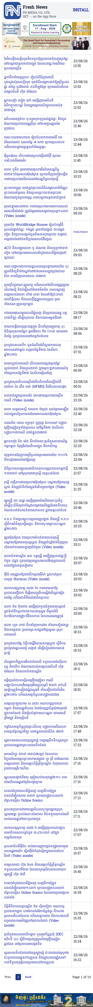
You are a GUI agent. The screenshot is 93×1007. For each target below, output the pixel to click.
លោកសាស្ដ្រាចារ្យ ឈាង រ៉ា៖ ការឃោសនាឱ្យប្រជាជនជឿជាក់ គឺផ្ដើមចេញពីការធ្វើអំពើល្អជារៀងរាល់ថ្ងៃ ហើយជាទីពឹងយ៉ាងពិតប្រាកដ (34, 593)
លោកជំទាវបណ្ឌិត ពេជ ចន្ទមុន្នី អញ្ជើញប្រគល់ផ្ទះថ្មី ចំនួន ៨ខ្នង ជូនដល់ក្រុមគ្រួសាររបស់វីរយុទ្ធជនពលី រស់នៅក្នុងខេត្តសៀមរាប (35, 561)
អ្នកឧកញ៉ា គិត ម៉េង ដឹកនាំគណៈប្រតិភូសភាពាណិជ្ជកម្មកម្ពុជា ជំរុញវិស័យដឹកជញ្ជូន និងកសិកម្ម (35, 444)
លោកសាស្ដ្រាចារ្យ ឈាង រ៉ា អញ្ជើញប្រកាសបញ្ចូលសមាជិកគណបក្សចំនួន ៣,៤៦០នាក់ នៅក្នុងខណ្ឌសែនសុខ (34, 832)
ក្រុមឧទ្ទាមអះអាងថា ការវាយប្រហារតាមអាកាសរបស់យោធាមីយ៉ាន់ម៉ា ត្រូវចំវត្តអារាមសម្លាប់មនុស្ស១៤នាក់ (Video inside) (36, 211)
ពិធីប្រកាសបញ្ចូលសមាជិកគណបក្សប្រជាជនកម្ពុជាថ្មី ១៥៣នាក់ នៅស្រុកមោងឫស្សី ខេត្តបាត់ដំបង (36, 471)
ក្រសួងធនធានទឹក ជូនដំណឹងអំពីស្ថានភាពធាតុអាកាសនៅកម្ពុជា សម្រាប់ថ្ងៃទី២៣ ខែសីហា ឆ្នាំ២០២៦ (32, 350)
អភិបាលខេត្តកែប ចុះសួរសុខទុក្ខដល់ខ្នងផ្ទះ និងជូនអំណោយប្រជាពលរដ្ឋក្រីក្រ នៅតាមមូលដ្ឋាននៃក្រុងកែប (35, 124)
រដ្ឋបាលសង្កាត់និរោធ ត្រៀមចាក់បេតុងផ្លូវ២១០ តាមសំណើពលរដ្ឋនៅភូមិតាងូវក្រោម (35, 780)
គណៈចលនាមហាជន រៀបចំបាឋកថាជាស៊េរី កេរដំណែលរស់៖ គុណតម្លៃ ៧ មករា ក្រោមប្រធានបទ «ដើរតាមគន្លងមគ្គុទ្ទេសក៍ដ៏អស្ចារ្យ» (34, 142)
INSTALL (81, 10)
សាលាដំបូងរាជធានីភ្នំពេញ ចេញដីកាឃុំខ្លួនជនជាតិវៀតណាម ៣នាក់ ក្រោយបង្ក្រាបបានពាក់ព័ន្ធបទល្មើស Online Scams (33, 796)
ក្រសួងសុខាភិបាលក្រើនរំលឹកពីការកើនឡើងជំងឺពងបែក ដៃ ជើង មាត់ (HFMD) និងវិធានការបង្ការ (35, 384)
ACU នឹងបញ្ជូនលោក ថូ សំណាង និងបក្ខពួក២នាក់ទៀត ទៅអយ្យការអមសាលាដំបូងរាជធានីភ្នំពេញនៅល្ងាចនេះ (36, 253)
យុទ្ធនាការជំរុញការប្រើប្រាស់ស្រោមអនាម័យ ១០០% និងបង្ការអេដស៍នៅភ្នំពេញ (35, 457)
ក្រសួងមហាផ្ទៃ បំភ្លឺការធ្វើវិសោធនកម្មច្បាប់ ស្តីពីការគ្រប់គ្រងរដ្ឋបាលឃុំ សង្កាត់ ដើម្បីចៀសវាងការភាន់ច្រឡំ (35, 648)
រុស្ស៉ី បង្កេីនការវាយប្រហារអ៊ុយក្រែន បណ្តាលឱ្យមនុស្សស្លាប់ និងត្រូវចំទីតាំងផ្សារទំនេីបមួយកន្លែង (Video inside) (36, 487)
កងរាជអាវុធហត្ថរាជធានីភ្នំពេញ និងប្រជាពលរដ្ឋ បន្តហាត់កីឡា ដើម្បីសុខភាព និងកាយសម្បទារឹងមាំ (35, 315)
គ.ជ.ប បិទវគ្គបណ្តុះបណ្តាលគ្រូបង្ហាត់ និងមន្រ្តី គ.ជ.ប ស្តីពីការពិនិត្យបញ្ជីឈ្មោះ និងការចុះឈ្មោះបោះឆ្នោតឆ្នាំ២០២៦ (36, 524)
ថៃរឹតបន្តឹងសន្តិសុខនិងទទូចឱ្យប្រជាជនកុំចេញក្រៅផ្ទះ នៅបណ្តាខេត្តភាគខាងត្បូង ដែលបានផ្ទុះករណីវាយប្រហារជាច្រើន (36, 64)
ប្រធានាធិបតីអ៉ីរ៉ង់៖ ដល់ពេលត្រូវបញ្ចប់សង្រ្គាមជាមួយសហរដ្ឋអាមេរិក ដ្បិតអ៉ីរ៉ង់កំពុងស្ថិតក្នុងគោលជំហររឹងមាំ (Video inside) (36, 851)
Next (28, 977)
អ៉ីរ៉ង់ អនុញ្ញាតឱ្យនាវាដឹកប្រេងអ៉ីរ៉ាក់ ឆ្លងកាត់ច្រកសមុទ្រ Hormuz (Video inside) (33, 577)
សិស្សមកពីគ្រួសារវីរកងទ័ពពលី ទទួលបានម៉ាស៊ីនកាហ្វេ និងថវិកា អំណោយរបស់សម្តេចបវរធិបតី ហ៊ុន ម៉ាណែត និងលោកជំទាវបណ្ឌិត (35, 667)
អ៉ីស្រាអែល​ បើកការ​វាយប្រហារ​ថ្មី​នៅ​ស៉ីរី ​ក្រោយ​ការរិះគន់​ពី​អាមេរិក (32, 158)
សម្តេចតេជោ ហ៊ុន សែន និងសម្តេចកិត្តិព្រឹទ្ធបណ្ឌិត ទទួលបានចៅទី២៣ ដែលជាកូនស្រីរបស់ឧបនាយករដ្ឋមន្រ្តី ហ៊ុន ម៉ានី (35, 869)
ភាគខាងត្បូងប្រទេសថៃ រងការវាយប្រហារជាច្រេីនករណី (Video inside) (33, 398)
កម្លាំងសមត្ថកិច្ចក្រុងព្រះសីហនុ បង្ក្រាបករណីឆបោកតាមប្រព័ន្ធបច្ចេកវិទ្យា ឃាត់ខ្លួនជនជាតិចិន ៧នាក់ (35, 729)
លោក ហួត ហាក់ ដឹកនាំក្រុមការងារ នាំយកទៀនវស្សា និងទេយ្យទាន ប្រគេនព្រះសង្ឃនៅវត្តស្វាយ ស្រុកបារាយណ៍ (36, 630)
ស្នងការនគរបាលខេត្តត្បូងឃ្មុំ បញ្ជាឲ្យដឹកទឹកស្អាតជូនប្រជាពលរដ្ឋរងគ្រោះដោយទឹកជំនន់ (36, 743)
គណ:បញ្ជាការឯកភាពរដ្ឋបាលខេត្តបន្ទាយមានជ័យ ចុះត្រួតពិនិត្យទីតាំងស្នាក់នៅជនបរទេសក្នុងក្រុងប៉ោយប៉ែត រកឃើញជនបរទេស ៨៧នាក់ (36, 271)
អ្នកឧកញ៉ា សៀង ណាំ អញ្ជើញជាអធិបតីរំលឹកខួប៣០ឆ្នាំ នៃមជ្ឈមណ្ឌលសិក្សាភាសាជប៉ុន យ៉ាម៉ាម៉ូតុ (33, 105)
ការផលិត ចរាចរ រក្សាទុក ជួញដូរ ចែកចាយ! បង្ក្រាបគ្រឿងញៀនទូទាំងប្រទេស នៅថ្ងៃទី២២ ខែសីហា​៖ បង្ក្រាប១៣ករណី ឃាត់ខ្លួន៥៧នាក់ (35, 428)
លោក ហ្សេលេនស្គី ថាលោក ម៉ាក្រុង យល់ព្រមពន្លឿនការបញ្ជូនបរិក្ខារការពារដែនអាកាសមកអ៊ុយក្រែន (36, 412)
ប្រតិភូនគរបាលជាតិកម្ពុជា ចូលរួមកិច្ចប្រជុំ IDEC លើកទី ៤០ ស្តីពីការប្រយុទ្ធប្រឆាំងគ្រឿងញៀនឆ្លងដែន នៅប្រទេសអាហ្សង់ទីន (33, 939)
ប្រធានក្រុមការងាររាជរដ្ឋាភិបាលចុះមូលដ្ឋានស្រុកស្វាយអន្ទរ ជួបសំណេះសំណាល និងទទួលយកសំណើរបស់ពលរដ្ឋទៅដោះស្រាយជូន (36, 814)
